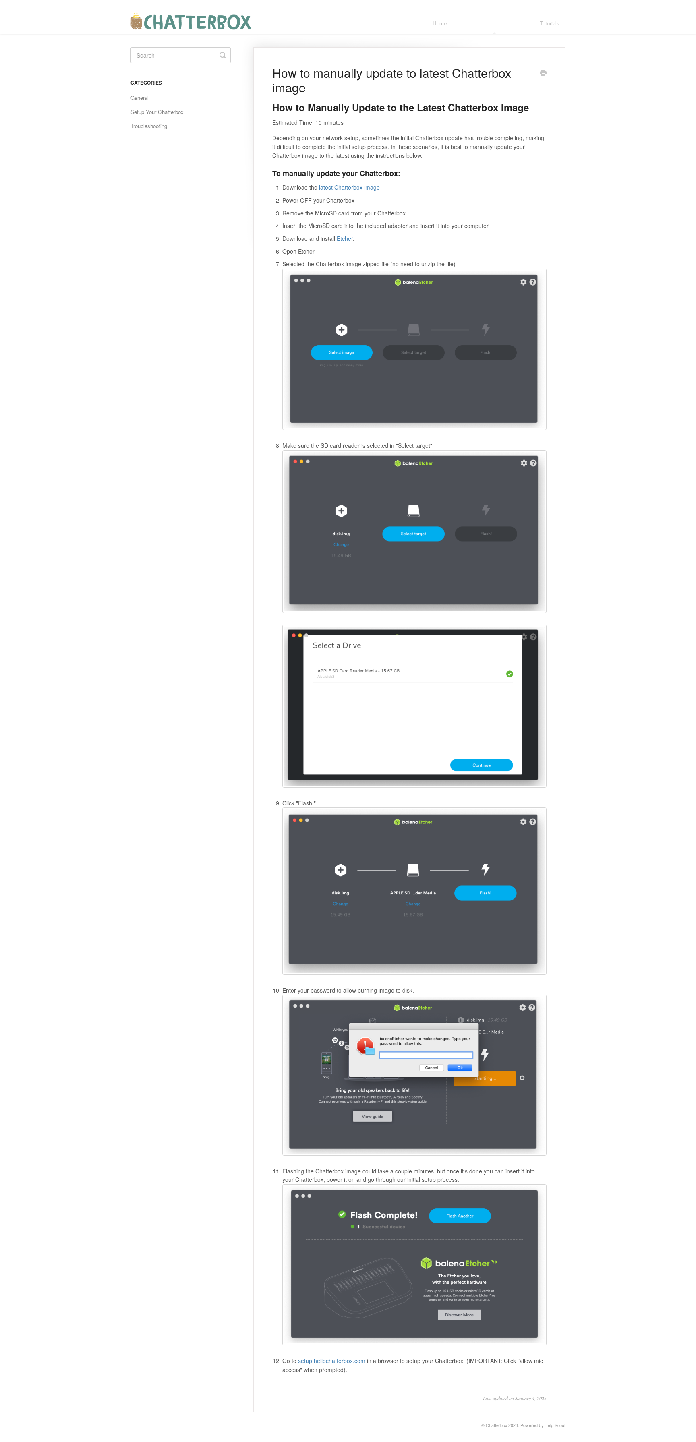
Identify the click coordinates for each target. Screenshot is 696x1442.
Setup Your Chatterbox (157, 112)
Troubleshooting (148, 126)
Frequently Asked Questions (493, 23)
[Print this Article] (543, 73)
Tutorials (549, 23)
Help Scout (555, 1425)
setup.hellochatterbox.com (331, 1361)
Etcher (345, 238)
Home (440, 23)
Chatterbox (496, 1425)
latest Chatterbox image (349, 187)
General (139, 97)
